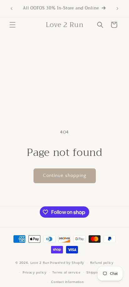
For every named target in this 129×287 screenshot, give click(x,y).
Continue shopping (64, 175)
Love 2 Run (39, 263)
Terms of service (66, 272)
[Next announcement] (117, 8)
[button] (12, 25)
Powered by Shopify (67, 263)
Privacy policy (35, 272)
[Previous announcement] (11, 8)
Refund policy (102, 263)
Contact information (67, 282)
